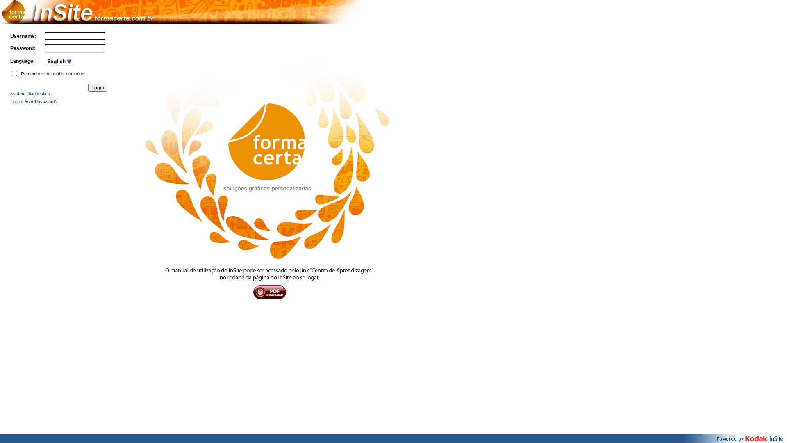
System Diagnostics (30, 93)
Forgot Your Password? (33, 101)
